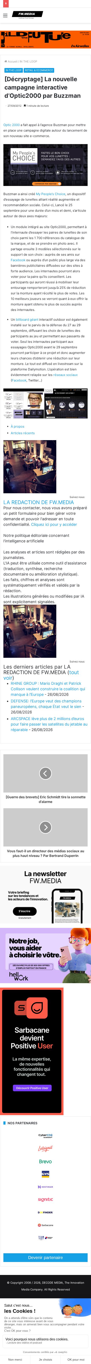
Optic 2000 (11, 125)
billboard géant (27, 320)
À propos (17, 426)
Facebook (18, 260)
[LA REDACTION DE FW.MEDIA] (29, 492)
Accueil (12, 61)
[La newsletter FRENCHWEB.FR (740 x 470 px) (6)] (45, 922)
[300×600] (31, 1114)
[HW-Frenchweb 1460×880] (45, 982)
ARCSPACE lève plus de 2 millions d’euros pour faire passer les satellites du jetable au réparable (49, 724)
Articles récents (23, 433)
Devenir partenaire (45, 1257)
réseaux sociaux (65, 375)
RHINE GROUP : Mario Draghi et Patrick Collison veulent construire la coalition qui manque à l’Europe (48, 689)
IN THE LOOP (28, 61)
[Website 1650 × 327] (45, 39)
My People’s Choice (50, 194)
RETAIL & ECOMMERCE (39, 70)
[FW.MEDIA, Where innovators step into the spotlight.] (27, 15)
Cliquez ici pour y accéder (54, 524)
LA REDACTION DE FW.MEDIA (38, 502)
